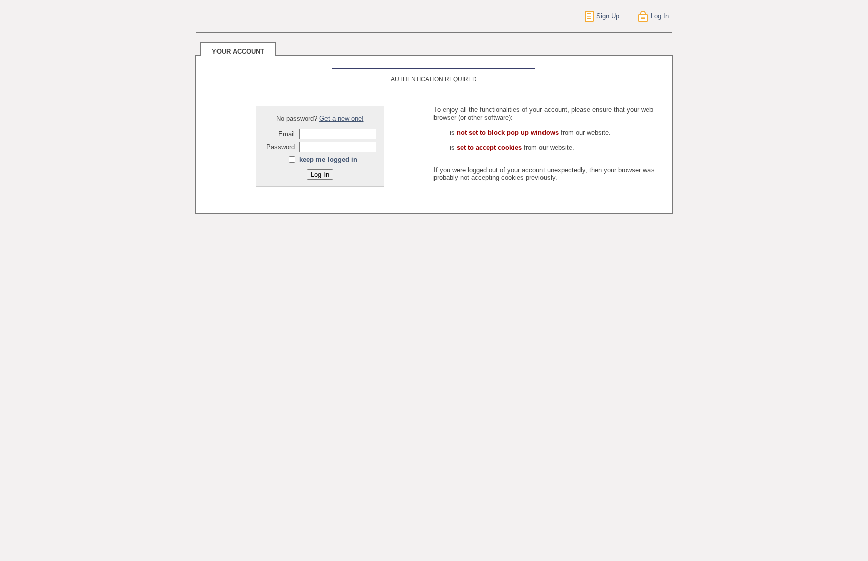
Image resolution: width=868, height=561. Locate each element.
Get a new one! (341, 118)
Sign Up (607, 16)
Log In (659, 16)
